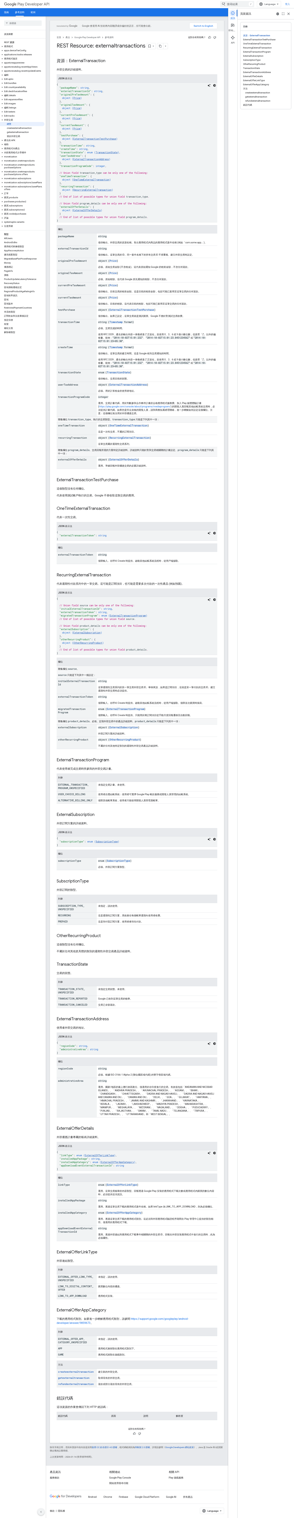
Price (76, 98)
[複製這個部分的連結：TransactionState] (91, 965)
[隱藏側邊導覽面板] (41, 1511)
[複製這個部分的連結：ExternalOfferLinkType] (100, 1252)
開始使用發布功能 (118, 1483)
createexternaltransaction (76, 1371)
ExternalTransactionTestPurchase (94, 138)
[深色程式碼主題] (214, 85)
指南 (6, 12)
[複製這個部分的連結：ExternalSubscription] (97, 815)
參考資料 (19, 12)
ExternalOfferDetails (87, 210)
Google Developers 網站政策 (179, 1447)
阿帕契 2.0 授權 (142, 1447)
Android (92, 1497)
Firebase (123, 1497)
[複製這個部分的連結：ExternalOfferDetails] (97, 1129)
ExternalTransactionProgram (128, 615)
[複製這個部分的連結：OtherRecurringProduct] (104, 936)
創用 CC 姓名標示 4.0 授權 (104, 1447)
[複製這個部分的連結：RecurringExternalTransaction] (114, 575)
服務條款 (54, 1477)
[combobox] (237, 4)
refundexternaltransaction (76, 1384)
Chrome (107, 1497)
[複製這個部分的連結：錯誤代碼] (76, 1399)
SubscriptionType (107, 841)
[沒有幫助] (214, 37)
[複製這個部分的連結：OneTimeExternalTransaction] (113, 509)
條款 (52, 1510)
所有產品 (188, 1497)
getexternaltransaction (73, 1377)
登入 (287, 4)
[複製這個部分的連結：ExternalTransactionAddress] (112, 1019)
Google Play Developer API (87, 37)
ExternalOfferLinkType (99, 1155)
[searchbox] (23, 23)
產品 (68, 37)
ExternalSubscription (87, 632)
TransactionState (107, 152)
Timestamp (116, 322)
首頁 (59, 37)
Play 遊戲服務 (176, 1477)
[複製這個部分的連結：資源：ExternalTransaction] (108, 61)
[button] (22, 46)
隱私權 (61, 1510)
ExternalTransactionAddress (91, 159)
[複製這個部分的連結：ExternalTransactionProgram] (112, 760)
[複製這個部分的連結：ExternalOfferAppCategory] (109, 1310)
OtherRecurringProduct (87, 642)
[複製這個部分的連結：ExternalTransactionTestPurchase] (121, 480)
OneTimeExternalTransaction (91, 179)
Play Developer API (33, 4)
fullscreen (283, 14)
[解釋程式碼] (209, 85)
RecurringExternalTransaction (92, 189)
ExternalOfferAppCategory (117, 1162)
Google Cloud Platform (147, 1497)
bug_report (278, 14)
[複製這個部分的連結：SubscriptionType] (92, 881)
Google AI (171, 1497)
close (289, 14)
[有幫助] (209, 37)
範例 (33, 12)
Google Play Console (120, 1477)
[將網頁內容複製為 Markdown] (160, 46)
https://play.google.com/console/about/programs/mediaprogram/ (135, 406)
